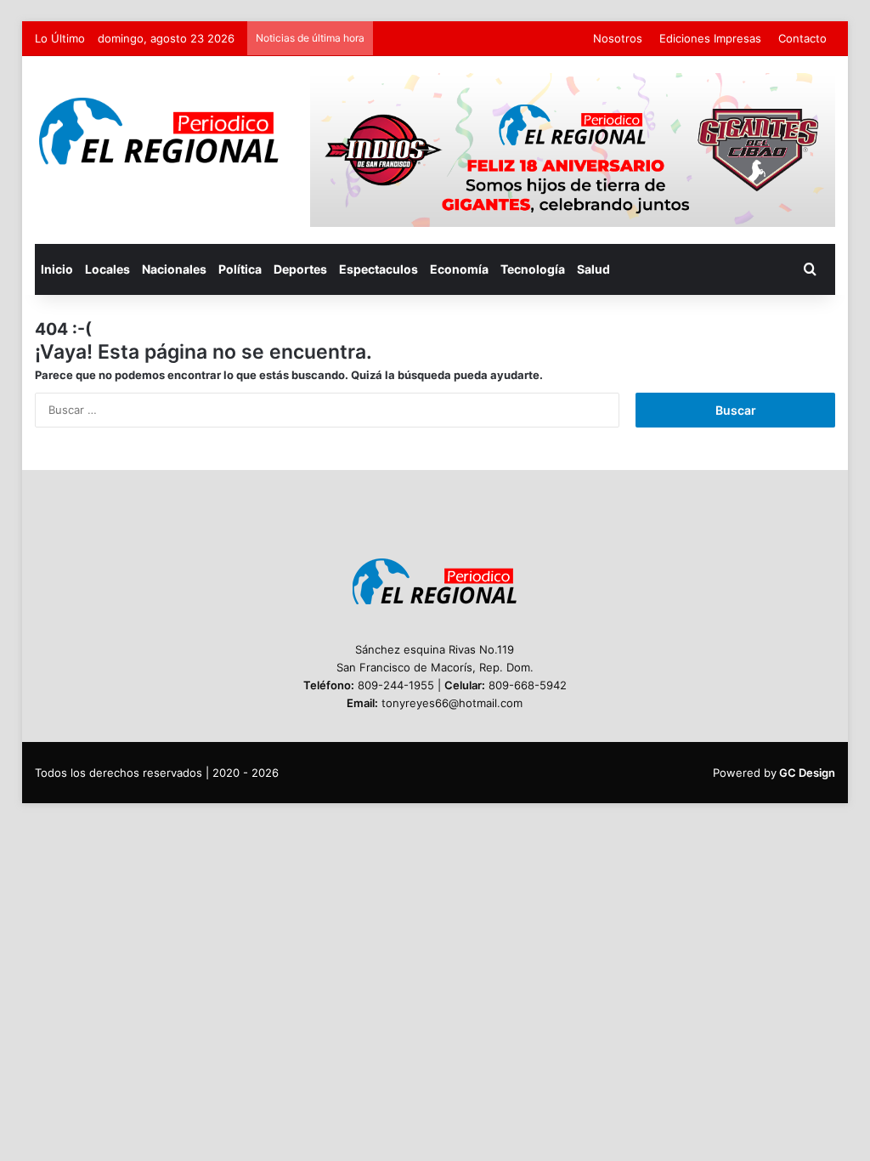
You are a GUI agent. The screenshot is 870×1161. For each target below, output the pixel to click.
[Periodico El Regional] (160, 131)
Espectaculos (378, 269)
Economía (459, 269)
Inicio (57, 269)
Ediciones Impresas (710, 38)
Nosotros (617, 38)
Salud (593, 269)
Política (240, 269)
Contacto (802, 38)
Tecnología (532, 269)
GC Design (807, 772)
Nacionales (174, 269)
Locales (107, 269)
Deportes (300, 269)
